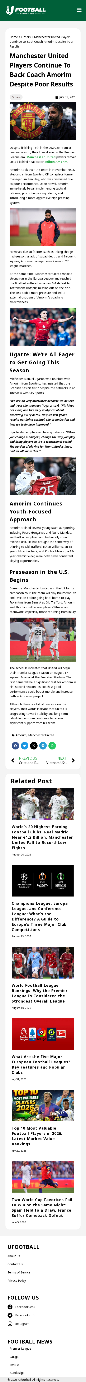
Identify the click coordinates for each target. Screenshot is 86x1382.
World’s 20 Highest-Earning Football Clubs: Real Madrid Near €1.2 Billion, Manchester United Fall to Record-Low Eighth (42, 837)
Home (14, 37)
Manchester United (41, 157)
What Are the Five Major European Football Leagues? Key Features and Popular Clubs (41, 1064)
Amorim (21, 735)
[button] (15, 745)
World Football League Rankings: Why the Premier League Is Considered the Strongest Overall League (40, 993)
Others (26, 37)
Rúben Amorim (55, 162)
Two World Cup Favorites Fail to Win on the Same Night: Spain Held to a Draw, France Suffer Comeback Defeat (42, 1207)
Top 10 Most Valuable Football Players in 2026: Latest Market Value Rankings (37, 1136)
